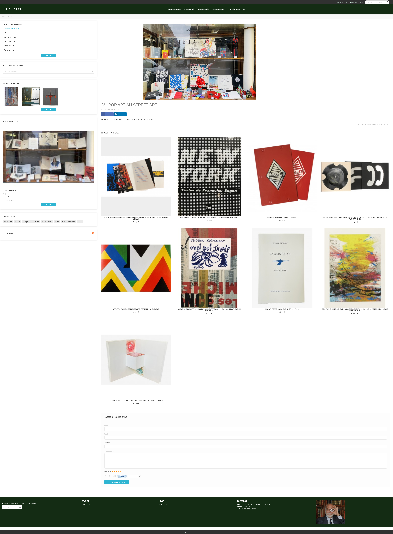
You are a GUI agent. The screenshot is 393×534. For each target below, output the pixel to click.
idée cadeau (8, 222)
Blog (244, 9)
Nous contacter (86, 504)
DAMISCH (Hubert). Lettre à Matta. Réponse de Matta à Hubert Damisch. (136, 401)
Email (106, 434)
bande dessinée (47, 222)
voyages (26, 222)
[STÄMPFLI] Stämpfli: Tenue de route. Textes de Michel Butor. (136, 309)
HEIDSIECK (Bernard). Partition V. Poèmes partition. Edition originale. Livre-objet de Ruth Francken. (355, 218)
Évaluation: (107, 471)
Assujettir (107, 442)
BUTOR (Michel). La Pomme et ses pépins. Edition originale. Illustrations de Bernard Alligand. (136, 218)
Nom (106, 425)
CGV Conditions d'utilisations (169, 509)
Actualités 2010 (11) (10, 33)
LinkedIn (120, 114)
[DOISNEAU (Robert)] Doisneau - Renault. (282, 217)
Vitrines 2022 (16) (9, 46)
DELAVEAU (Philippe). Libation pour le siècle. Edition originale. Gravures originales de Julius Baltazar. (355, 309)
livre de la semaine (68, 222)
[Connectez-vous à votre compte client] (346, 2)
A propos (84, 507)
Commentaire (108, 451)
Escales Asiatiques (10, 191)
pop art (80, 222)
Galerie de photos (11, 84)
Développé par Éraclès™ (192, 532)
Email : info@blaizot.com (246, 506)
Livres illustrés (189, 9)
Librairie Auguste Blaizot (373, 124)
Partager (107, 114)
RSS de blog (8, 233)
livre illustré (35, 222)
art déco (17, 222)
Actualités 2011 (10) (10, 37)
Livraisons (163, 507)
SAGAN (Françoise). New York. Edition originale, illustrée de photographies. (209, 217)
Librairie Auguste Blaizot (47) (13, 28)
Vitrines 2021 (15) (9, 41)
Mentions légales (165, 504)
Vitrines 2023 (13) (9, 50)
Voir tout (48, 55)
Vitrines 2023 (385, 124)
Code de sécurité (110, 476)
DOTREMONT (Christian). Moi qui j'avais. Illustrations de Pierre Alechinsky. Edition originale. (209, 309)
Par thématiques (234, 9)
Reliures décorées (203, 9)
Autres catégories (218, 9)
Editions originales (174, 9)
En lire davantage (8, 200)
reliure (57, 222)
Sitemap (84, 509)
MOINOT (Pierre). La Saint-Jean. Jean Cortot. (282, 309)
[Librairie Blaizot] (14, 9)
